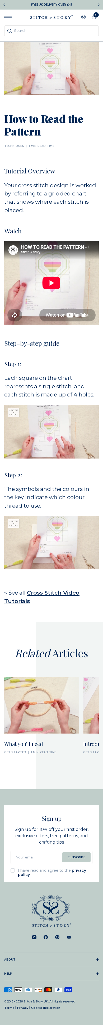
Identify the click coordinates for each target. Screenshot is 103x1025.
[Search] (9, 31)
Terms (9, 1008)
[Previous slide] (4, 5)
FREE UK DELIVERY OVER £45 (51, 4)
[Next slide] (99, 5)
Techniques (14, 146)
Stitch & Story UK (51, 17)
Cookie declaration (45, 1008)
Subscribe (76, 857)
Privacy (22, 1008)
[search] (51, 30)
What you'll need (23, 743)
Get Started (15, 752)
